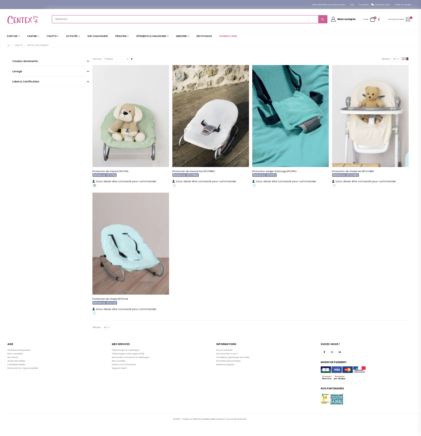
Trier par (96, 58)
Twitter (332, 352)
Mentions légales (225, 364)
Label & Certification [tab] (25, 81)
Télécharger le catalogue (125, 350)
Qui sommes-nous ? (227, 353)
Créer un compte (403, 4)
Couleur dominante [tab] (25, 61)
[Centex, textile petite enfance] (23, 19)
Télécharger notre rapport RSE (128, 353)
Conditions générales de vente (232, 357)
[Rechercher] (322, 19)
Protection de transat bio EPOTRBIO (193, 171)
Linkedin (339, 352)
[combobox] (189, 19)
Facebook (324, 352)
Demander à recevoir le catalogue (130, 357)
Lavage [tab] (17, 71)
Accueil (9, 45)
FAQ (352, 4)
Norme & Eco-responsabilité (22, 368)
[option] (94, 185)
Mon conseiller (15, 353)
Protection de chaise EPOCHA (110, 299)
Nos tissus (12, 357)
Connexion (364, 4)
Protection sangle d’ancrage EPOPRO (274, 171)
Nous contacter (224, 350)
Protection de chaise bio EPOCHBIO (353, 171)
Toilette (18, 45)
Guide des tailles (16, 360)
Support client (119, 368)
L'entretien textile (16, 364)
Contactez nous (382, 4)
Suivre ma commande (124, 364)
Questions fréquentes (19, 350)
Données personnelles (228, 360)
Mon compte (118, 360)
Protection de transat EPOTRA (110, 171)
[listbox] (94, 185)
